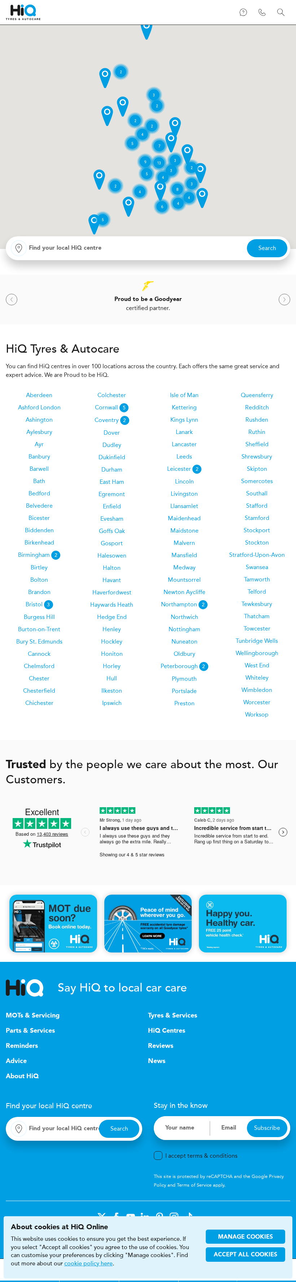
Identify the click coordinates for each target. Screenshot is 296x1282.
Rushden (256, 419)
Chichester (39, 703)
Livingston (184, 493)
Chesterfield (39, 690)
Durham (111, 469)
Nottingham (184, 629)
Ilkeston (111, 690)
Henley (112, 629)
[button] (146, 30)
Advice (16, 1061)
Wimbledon (256, 690)
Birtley (39, 567)
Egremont (112, 494)
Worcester (256, 702)
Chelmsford (39, 666)
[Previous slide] (11, 299)
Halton (112, 567)
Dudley (112, 445)
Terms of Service (194, 1185)
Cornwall (110, 407)
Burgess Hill (39, 617)
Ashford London (39, 407)
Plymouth (184, 678)
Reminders (22, 1046)
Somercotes (257, 481)
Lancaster (184, 444)
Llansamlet (184, 506)
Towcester (257, 628)
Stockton (257, 542)
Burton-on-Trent (39, 629)
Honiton (112, 653)
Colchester (111, 395)
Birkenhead (39, 542)
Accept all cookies (245, 1255)
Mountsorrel (184, 579)
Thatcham (257, 616)
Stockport (257, 530)
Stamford (257, 518)
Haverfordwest (111, 592)
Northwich (184, 617)
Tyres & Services (172, 1015)
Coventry (110, 420)
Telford (257, 591)
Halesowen (111, 555)
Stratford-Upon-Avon (257, 554)
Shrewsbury (256, 456)
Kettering (184, 407)
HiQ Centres (166, 1031)
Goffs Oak (112, 531)
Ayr (39, 444)
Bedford (39, 493)
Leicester (183, 468)
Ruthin (256, 432)
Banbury (39, 456)
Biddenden (39, 530)
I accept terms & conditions (201, 1155)
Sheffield (257, 444)
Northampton (183, 604)
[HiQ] (32, 988)
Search (267, 248)
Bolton (39, 579)
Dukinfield (112, 457)
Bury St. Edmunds (39, 641)
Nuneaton (184, 641)
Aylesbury (39, 432)
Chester (39, 678)
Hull (111, 678)
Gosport (112, 543)
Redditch (257, 407)
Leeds (184, 456)
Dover (112, 432)
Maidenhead (184, 518)
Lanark (184, 432)
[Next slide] (284, 299)
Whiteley (257, 677)
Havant (112, 580)
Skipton (257, 468)
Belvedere (39, 505)
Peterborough (183, 666)
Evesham (111, 518)
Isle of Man (184, 395)
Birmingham (37, 554)
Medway (184, 567)
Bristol (38, 604)
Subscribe (267, 1127)
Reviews (160, 1046)
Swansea (257, 567)
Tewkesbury (256, 604)
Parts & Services (30, 1031)
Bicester (39, 518)
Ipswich (112, 703)
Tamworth (257, 579)
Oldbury (184, 653)
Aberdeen (39, 395)
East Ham (112, 481)
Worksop (257, 714)
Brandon (39, 592)
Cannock (39, 653)
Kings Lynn (184, 419)
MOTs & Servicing (33, 1015)
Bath (39, 481)
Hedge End (112, 617)
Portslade (184, 691)
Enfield (112, 506)
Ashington (39, 419)
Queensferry (257, 395)
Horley (112, 666)
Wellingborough (257, 653)
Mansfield (184, 555)
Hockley (111, 641)
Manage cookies (245, 1237)
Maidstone (184, 530)
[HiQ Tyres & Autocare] (23, 12)
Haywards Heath (111, 604)
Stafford (256, 505)
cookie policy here (88, 1263)
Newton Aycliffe (184, 592)
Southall (256, 493)
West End (257, 665)
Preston (184, 703)
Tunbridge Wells (257, 640)
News (156, 1061)
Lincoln (184, 481)
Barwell (39, 468)
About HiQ (22, 1076)
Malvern (184, 542)
